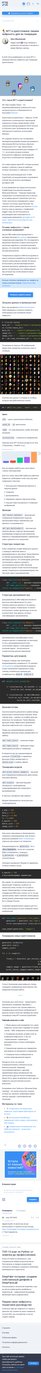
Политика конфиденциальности (14, 1342)
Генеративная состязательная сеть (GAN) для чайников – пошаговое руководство (20, 1129)
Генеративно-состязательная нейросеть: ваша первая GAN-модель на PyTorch (20, 1111)
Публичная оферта (9, 1338)
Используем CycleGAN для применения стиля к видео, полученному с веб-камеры (21, 1120)
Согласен (33, 1363)
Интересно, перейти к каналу (20, 295)
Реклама (5, 1333)
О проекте (6, 1328)
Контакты (6, 1347)
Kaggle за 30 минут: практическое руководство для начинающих (18, 220)
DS (5, 1145)
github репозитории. (27, 307)
